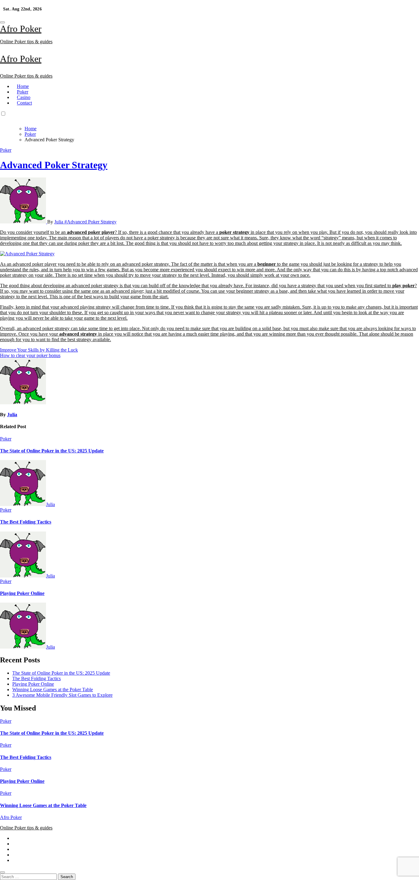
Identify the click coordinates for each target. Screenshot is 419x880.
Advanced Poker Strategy (53, 164)
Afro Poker (20, 29)
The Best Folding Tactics (25, 521)
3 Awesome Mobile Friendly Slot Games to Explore (62, 695)
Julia (59, 221)
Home (23, 86)
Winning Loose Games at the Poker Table (52, 689)
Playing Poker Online (22, 593)
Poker (22, 91)
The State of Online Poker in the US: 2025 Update (52, 450)
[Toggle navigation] (2, 22)
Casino (23, 97)
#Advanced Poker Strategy (90, 221)
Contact (24, 102)
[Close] (2, 872)
